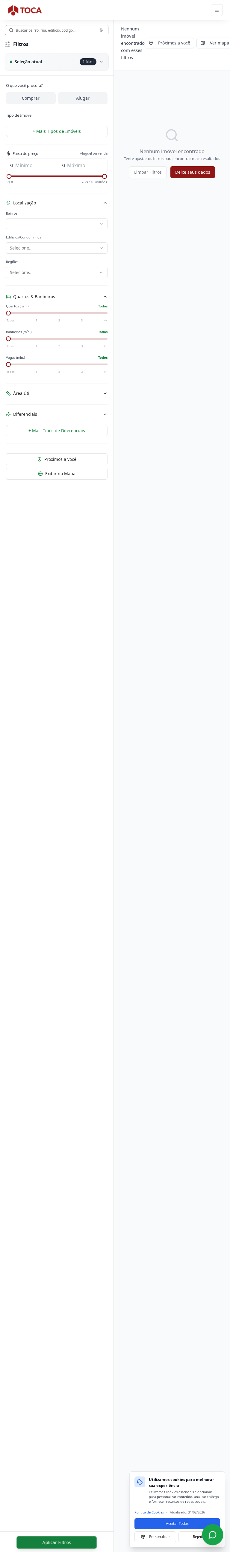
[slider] (9, 176)
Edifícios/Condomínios (23, 237)
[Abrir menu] (217, 10)
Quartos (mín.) (17, 306)
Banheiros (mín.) (18, 332)
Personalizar (159, 1536)
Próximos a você (60, 459)
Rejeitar (199, 1536)
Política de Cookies (149, 1512)
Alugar (83, 98)
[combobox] (56, 30)
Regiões (12, 261)
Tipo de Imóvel (19, 115)
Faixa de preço (25, 153)
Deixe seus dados (192, 172)
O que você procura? (24, 85)
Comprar (31, 98)
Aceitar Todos (177, 1523)
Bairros (11, 213)
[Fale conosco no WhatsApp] (212, 1534)
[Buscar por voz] (101, 30)
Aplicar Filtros (57, 1542)
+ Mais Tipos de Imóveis (57, 131)
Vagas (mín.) (15, 357)
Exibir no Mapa (60, 473)
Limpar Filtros (148, 172)
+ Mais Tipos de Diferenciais (56, 430)
